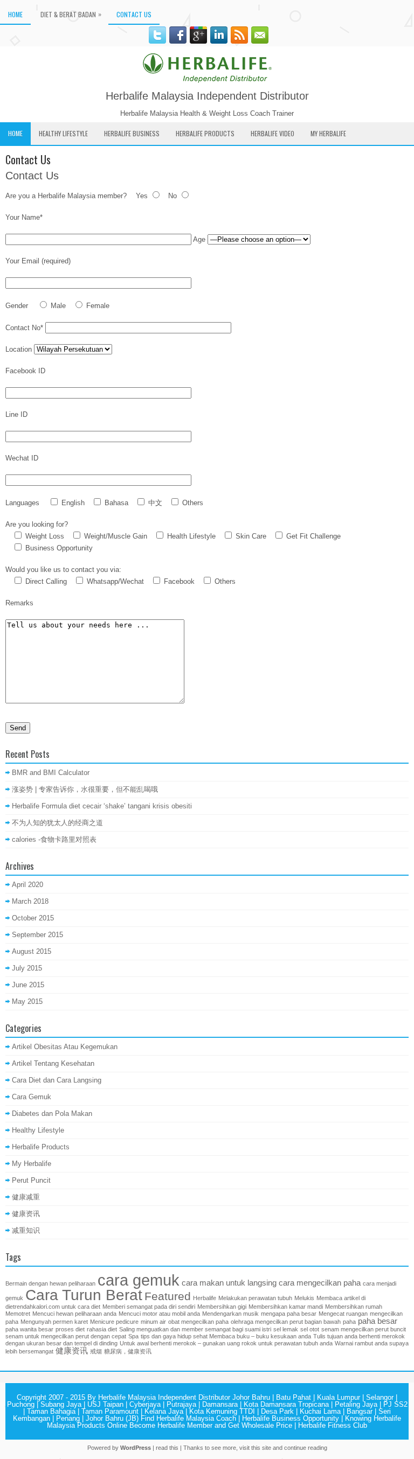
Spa (133, 1336)
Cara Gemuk (31, 1097)
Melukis (304, 1298)
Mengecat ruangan (343, 1313)
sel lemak (285, 1329)
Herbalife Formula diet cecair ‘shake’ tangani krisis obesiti (102, 806)
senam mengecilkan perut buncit (363, 1329)
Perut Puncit (31, 1180)
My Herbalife (328, 133)
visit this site (255, 1447)
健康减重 (26, 1197)
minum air (153, 1321)
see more (223, 1447)
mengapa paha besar (288, 1313)
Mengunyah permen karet (54, 1321)
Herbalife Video (272, 133)
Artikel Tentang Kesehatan (53, 1063)
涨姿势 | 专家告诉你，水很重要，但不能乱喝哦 (85, 789)
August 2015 (31, 951)
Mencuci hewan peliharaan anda (74, 1313)
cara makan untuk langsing (229, 1282)
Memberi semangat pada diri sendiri (148, 1306)
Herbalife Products (205, 133)
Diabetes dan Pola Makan (52, 1113)
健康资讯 (26, 1214)
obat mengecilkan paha (198, 1321)
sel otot (309, 1329)
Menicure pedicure (114, 1321)
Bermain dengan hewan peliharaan (50, 1283)
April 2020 (27, 885)
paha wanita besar (29, 1329)
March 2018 (30, 901)
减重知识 (26, 1230)
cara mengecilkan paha (320, 1282)
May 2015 (27, 1001)
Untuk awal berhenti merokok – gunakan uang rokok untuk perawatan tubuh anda (226, 1343)
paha (349, 1321)
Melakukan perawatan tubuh (255, 1298)
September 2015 (37, 935)
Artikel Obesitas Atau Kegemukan (65, 1047)
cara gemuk (139, 1280)
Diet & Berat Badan (70, 14)
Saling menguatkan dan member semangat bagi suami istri (195, 1329)
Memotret (17, 1313)
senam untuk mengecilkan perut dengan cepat (65, 1336)
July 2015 (27, 968)
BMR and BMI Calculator (50, 773)
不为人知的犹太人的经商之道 (57, 823)
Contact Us (133, 14)
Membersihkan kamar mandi (286, 1306)
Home (15, 14)
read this (167, 1447)
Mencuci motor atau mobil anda (159, 1313)
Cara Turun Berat (83, 1295)
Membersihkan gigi (221, 1306)
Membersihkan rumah (353, 1306)
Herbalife (204, 1298)
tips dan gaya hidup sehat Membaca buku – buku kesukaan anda (226, 1336)
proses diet (70, 1329)
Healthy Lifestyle (63, 133)
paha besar (377, 1320)
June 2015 (28, 985)
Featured (167, 1296)
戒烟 (96, 1351)
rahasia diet (102, 1329)
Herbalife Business (132, 133)
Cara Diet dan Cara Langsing (56, 1080)
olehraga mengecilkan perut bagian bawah (286, 1321)
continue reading (305, 1447)
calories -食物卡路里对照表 (54, 839)
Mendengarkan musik (230, 1313)
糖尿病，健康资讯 (127, 1351)
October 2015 (33, 918)
